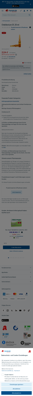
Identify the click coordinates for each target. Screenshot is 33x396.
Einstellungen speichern (16, 384)
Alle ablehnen (16, 388)
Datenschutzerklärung (7, 370)
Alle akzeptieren (16, 393)
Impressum (17, 370)
